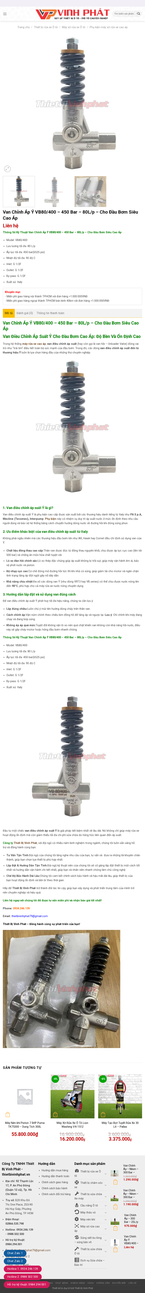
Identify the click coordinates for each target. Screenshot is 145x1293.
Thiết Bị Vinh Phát (25, 843)
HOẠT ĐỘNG (61, 1283)
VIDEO (90, 1283)
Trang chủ (23, 27)
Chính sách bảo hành (54, 1188)
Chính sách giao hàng (55, 1182)
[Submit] (138, 14)
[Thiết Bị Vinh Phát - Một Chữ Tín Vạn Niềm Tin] (72, 14)
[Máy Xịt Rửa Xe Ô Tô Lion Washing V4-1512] (72, 1096)
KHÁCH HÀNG (78, 1283)
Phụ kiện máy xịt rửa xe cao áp (109, 27)
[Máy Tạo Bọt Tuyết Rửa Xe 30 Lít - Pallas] (120, 1096)
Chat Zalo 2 (15, 1261)
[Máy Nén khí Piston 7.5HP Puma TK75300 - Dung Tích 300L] (25, 1096)
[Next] (134, 104)
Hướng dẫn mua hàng (55, 1170)
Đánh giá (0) (25, 313)
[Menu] (5, 13)
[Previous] (10, 104)
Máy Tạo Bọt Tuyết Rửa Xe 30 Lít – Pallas (120, 1124)
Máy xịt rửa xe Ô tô (73, 27)
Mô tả (9, 313)
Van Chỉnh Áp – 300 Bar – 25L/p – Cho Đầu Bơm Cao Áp (131, 1224)
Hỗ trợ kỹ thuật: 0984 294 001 (26, 1284)
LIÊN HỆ (132, 1283)
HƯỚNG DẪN (103, 1283)
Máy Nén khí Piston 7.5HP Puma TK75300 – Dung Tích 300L (25, 1124)
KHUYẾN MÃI (119, 1283)
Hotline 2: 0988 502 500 (22, 1276)
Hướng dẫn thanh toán (55, 1176)
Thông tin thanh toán (50, 313)
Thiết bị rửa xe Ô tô (46, 27)
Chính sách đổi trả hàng (56, 1194)
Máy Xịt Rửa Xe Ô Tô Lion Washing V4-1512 (72, 1124)
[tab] (9, 313)
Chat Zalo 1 (15, 1253)
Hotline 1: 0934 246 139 (22, 1269)
